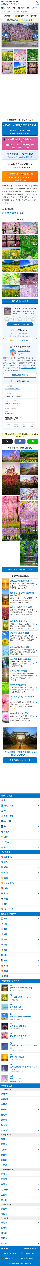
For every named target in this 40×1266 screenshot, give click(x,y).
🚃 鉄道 (4, 847)
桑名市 (4, 1115)
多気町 (4, 1160)
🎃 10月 (4, 966)
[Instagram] (22, 354)
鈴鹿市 (4, 1120)
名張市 (4, 1214)
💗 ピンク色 (6, 857)
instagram (12, 365)
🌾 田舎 (4, 837)
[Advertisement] (20, 97)
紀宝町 (4, 1243)
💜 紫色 (4, 893)
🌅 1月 (4, 919)
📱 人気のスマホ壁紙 (8, 1253)
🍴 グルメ (5, 842)
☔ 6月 (4, 945)
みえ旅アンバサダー (28, 368)
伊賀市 (4, 1209)
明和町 (4, 1149)
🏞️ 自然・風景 (7, 805)
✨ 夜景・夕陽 (7, 816)
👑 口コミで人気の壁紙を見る (20, 340)
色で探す (21, 8)
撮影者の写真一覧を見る (20, 375)
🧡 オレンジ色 (7, 883)
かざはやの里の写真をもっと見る (20, 569)
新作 (14, 8)
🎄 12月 (4, 976)
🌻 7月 (4, 950)
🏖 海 (3, 811)
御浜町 (4, 1233)
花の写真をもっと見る (20, 301)
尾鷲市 (4, 1222)
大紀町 (4, 1165)
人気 (8, 8)
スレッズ (20, 365)
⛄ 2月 (4, 924)
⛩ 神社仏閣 (6, 821)
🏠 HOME (4, 1248)
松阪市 (4, 1144)
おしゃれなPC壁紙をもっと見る (13, 213)
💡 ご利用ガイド (7, 1258)
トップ (3, 12)
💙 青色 (4, 862)
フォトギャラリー (10, 4)
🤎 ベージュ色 (7, 909)
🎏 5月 (4, 939)
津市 (8, 12)
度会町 (4, 1200)
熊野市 (4, 1238)
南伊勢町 (5, 1190)
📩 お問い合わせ (27, 1258)
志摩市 (4, 1179)
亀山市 (4, 1125)
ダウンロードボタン (21, 20)
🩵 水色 (4, 873)
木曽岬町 (5, 1099)
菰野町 (4, 1109)
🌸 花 (3, 800)
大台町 (4, 1155)
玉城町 (4, 1195)
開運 (3, 8)
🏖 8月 (4, 955)
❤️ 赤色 (4, 888)
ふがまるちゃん (31, 194)
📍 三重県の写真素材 (28, 1248)
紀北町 (4, 1228)
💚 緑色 (4, 867)
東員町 (4, 1104)
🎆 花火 (4, 826)
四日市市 (5, 1130)
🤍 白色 (4, 904)
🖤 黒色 (4, 899)
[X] (19, 354)
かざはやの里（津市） (12, 388)
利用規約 (19, 200)
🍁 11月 (4, 971)
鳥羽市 (4, 1184)
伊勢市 (4, 1174)
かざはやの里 (16, 12)
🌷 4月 (4, 934)
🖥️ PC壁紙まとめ (27, 1253)
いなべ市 (5, 1094)
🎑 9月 (4, 960)
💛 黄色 (4, 878)
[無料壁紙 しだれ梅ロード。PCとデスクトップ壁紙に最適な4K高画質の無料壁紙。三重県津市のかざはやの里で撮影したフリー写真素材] (20, 35)
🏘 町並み (5, 832)
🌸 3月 (4, 929)
